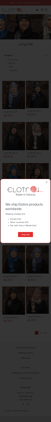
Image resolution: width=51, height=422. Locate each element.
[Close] (46, 182)
